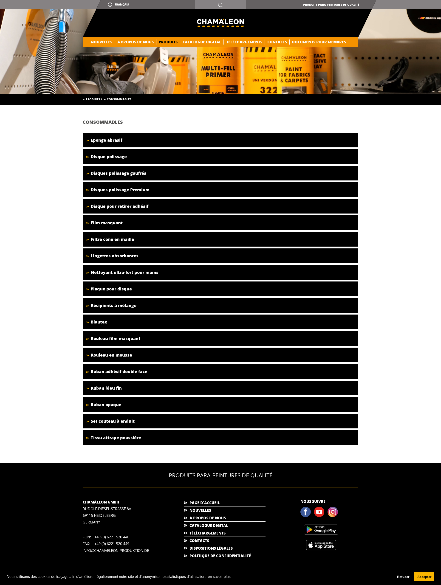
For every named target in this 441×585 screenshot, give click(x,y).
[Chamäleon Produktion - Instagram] (334, 516)
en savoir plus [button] (219, 577)
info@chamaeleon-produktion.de (116, 550)
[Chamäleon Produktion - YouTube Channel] (320, 516)
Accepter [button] (424, 577)
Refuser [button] (403, 577)
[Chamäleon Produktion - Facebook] (306, 516)
